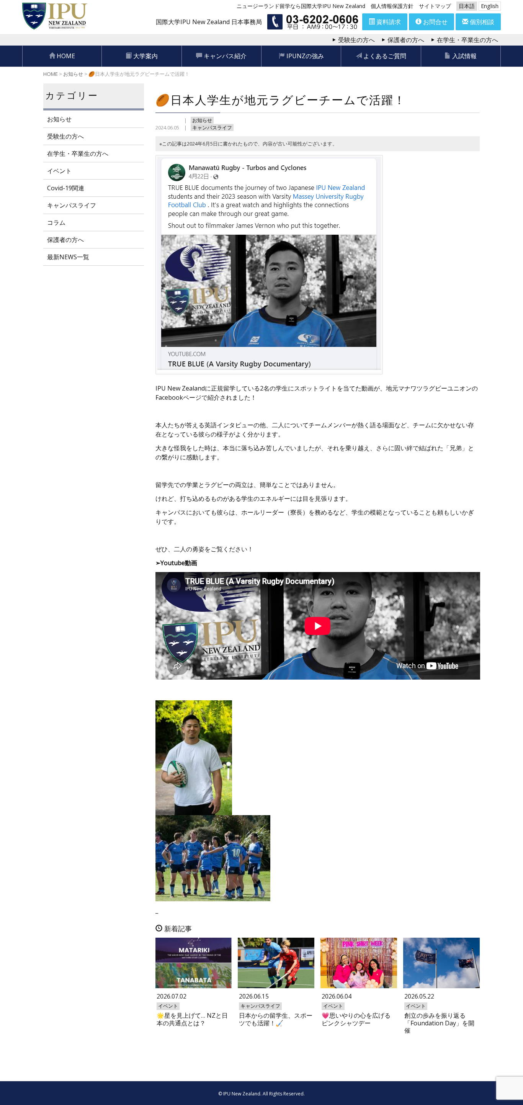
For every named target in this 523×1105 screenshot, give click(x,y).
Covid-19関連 (65, 188)
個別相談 (481, 22)
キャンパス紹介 (224, 56)
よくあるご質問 (384, 56)
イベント (59, 171)
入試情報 (464, 56)
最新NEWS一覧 (68, 257)
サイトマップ (435, 6)
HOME (65, 56)
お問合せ (435, 22)
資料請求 (388, 22)
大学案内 (145, 56)
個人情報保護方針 (392, 6)
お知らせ (202, 120)
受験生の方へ (356, 40)
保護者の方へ (405, 40)
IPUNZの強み (304, 56)
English (489, 6)
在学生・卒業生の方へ (467, 40)
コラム (56, 222)
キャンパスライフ (212, 127)
